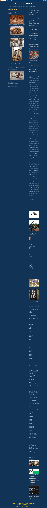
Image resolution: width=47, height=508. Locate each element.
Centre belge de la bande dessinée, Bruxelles (33, 447)
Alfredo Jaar (33, 80)
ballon (36, 90)
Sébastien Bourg (30, 180)
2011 (29, 255)
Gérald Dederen (30, 338)
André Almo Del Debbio (31, 324)
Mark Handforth (34, 149)
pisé (32, 170)
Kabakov (35, 136)
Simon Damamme (31, 181)
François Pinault (33, 117)
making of (36, 144)
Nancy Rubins (37, 160)
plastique (35, 170)
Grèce (34, 121)
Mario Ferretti (30, 346)
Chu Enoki (30, 101)
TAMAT (35, 39)
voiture (29, 193)
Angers (38, 82)
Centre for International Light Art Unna (32, 445)
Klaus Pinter (34, 137)
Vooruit (33, 193)
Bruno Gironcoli (32, 96)
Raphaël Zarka (31, 172)
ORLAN (36, 164)
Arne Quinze (37, 86)
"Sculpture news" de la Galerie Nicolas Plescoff (33, 370)
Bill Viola (29, 94)
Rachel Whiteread (30, 355)
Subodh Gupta (35, 185)
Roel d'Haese (34, 176)
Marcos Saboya (33, 147)
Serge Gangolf (33, 180)
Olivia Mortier (36, 163)
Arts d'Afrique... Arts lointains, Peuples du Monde (33, 378)
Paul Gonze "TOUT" (31, 351)
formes (38, 116)
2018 (29, 249)
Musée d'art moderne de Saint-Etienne (32, 433)
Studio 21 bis (32, 185)
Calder (31, 97)
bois (29, 95)
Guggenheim (30, 122)
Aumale (36, 88)
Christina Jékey (30, 332)
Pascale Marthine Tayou (35, 166)
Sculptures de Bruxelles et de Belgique (32, 383)
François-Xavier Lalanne (37, 117)
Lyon (37, 143)
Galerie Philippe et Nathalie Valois (13, 69)
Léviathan (34, 141)
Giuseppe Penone (34, 120)
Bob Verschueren (37, 94)
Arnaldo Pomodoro (33, 86)
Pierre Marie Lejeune (31, 354)
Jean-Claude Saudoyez (33, 132)
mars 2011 (31, 267)
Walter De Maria (35, 193)
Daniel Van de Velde (31, 335)
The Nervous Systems (32, 189)
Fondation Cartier (34, 115)
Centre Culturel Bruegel (33, 20)
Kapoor (29, 137)
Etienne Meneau (30, 336)
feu (29, 115)
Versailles (37, 191)
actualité (30, 78)
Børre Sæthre (32, 95)
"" (30, 29)
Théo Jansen (36, 189)
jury (33, 136)
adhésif (36, 78)
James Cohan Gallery (36, 130)
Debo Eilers (32, 107)
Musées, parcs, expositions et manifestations (33, 381)
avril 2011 (31, 266)
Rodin (31, 176)
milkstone (29, 153)
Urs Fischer (31, 191)
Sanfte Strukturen (33, 178)
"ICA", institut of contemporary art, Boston (33, 391)
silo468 (29, 181)
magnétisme (30, 144)
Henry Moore (30, 339)
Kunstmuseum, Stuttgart (31, 426)
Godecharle (37, 120)
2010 (29, 270)
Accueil (12, 86)
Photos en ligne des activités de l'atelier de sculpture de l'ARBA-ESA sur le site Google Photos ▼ (33, 65)
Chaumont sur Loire (34, 99)
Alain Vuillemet (30, 323)
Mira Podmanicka (32, 153)
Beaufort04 (30, 92)
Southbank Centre (36, 182)
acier (38, 77)
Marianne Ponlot (37, 147)
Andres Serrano (31, 82)
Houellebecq (30, 126)
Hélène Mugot (30, 124)
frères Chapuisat (31, 118)
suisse (37, 185)
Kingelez (31, 137)
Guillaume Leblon (36, 122)
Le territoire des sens (31, 456)
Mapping (35, 145)
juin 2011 (31, 264)
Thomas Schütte (30, 358)
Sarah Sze (36, 178)
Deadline (29, 107)
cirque (33, 101)
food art (33, 116)
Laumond (29, 343)
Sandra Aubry (30, 178)
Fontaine (31, 116)
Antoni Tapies (37, 84)
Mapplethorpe (37, 145)
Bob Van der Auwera (33, 94)
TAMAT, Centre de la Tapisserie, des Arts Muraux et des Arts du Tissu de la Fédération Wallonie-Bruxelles (34, 311)
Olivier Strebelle (30, 350)
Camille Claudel (30, 329)
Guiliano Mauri (33, 122)
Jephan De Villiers (30, 342)
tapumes (37, 187)
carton (37, 97)
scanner (30, 179)
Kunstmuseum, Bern (31, 423)
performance (32, 168)
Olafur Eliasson (32, 163)
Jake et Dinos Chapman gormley (31, 130)
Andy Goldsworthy (35, 82)
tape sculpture (35, 187)
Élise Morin (35, 111)
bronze (29, 96)
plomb (38, 170)
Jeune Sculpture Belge (32, 134)
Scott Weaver (35, 179)
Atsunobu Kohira (33, 88)
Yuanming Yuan (35, 195)
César (32, 98)
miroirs (36, 153)
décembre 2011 (31, 256)
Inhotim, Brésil (30, 419)
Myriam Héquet (38, 159)
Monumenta (30, 155)
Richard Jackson (37, 174)
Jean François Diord (31, 340)
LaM (29, 139)
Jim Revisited (36, 134)
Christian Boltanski (31, 100)
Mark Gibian (32, 149)
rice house (34, 174)
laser (36, 139)
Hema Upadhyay (33, 124)
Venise (34, 191)
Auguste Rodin (30, 328)
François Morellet (30, 117)
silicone (37, 180)
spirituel (32, 183)
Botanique (35, 95)
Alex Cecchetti (30, 80)
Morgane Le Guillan (33, 155)
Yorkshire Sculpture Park (31, 195)
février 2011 (31, 268)
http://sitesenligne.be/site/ (31, 14)
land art (31, 139)
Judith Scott (31, 136)
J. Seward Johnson (32, 128)
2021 (29, 247)
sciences (32, 179)
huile (32, 126)
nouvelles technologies (37, 162)
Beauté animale (33, 92)
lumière (35, 143)
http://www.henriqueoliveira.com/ (11, 82)
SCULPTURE (23, 3)
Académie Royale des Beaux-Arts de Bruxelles (34, 76)
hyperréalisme (35, 126)
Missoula (38, 153)
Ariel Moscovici (30, 86)
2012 (29, 254)
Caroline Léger (33, 97)
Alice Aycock (35, 80)
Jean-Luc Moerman (36, 132)
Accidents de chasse (35, 77)
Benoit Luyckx (37, 92)
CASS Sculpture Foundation (31, 379)
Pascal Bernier (30, 166)
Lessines (32, 141)
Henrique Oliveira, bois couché (12, 9)
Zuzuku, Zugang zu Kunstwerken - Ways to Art (33, 385)
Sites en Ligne (35, 181)
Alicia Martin (38, 80)
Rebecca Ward (38, 172)
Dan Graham (30, 105)
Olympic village (32, 164)
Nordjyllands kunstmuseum (31, 436)
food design (36, 116)
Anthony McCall (30, 84)
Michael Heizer (38, 151)
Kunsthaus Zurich (30, 420)
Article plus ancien (15, 86)
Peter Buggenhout (36, 168)
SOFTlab (30, 182)
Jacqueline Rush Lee (36, 128)
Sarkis (38, 178)
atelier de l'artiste (30, 88)
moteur (37, 155)
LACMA (37, 138)
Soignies (32, 182)
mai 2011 (31, 265)
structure (29, 185)
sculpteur (37, 179)
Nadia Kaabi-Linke (30, 160)
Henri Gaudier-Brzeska (36, 124)
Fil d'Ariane (31, 115)
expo (37, 114)
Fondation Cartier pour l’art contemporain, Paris (33, 415)
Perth (34, 168)
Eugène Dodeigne (34, 113)
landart (34, 139)
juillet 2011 (31, 263)
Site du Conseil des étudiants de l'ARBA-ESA (33, 309)
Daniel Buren (36, 105)
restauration (32, 174)
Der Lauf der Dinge (37, 107)
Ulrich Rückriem (30, 359)
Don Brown (36, 109)
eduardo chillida (32, 111)
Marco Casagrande (30, 147)
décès (34, 107)
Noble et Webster (32, 162)
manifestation (30, 145)
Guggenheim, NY (30, 417)
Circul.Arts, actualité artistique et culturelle (33, 317)
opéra (34, 164)
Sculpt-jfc (30, 382)
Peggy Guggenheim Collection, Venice (32, 437)
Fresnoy (34, 118)
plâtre (36, 170)
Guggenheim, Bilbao (31, 416)
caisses (29, 97)
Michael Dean (35, 151)
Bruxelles (37, 96)
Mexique (32, 151)
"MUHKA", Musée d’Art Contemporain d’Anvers (33, 407)
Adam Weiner (34, 78)
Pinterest (29, 62)
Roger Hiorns (37, 176)
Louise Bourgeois (34, 142)
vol (31, 193)
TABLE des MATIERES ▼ (31, 199)
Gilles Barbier (31, 120)
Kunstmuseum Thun (31, 422)
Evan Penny (38, 113)
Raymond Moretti (34, 172)
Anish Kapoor (30, 325)
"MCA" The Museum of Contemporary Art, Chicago (34, 403)
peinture (29, 168)
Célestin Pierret (30, 331)
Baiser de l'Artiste (30, 90)
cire (31, 101)
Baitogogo (33, 90)
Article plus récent (10, 86)
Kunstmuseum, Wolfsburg (31, 427)
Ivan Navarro (30, 128)
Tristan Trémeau (30, 312)
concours (34, 103)
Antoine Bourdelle (33, 84)
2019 (29, 248)
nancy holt (34, 160)
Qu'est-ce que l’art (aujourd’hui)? (32, 457)
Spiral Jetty (30, 183)
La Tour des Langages (34, 138)
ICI (37, 126)
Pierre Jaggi (30, 353)
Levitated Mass (37, 141)
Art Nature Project (30, 376)
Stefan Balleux (35, 183)
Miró (34, 153)
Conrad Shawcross (36, 103)
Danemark (33, 105)
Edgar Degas (30, 111)
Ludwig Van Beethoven (31, 143)
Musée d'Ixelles (36, 157)
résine (29, 174)
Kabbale (37, 136)
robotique (29, 176)
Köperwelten (36, 137)
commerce (31, 103)
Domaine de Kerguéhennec (31, 109)
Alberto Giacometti (33, 79)
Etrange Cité (31, 113)
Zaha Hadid (38, 195)
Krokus (38, 137)
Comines (29, 103)
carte (36, 97)
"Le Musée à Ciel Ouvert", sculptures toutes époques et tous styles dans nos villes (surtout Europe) (34, 368)
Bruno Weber (35, 96)
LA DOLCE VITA (30, 138)
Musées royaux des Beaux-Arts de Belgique (32, 159)
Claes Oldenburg (37, 101)
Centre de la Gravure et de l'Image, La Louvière (33, 448)
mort (36, 155)
